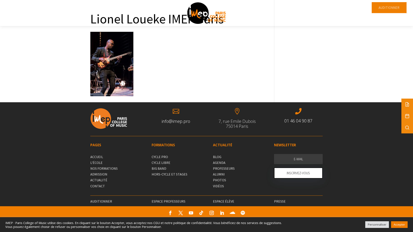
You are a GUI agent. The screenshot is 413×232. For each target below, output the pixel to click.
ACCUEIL (96, 157)
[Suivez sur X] (180, 213)
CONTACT (97, 186)
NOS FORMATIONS (104, 168)
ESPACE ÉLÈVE (223, 201)
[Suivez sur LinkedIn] (222, 213)
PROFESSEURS (224, 168)
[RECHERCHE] (407, 127)
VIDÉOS (218, 186)
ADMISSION (98, 174)
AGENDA (219, 162)
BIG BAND (159, 168)
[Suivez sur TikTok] (201, 213)
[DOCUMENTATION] (407, 104)
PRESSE (280, 201)
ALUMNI (219, 174)
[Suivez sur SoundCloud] (232, 213)
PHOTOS (219, 180)
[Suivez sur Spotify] (242, 213)
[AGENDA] (407, 116)
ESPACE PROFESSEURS (168, 201)
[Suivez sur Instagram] (211, 213)
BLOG (217, 157)
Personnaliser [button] (377, 224)
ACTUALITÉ (98, 180)
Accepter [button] (399, 224)
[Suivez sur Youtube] (191, 213)
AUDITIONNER (389, 7)
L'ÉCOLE (96, 162)
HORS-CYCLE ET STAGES (169, 174)
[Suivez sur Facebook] (170, 213)
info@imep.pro (176, 121)
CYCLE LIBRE (161, 162)
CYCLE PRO (160, 157)
